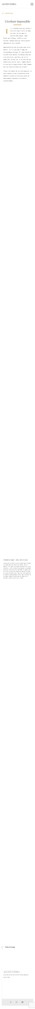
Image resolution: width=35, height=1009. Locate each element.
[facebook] (11, 1002)
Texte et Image (10, 947)
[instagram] (16, 1002)
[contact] (22, 1002)
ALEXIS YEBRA (11, 971)
